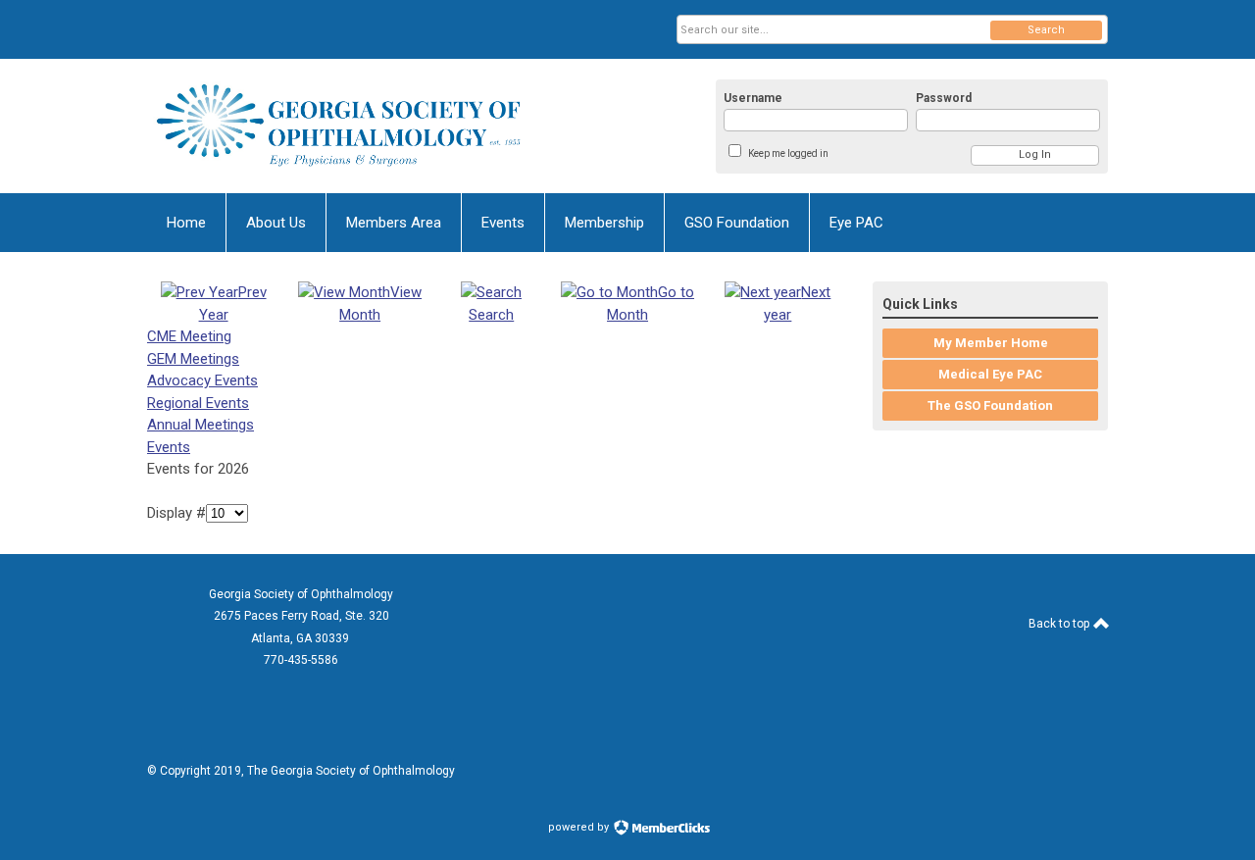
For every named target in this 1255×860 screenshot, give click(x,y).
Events (168, 447)
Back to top (1060, 624)
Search (1046, 30)
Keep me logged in (788, 153)
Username (753, 98)
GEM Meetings (193, 359)
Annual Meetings (200, 424)
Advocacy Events (202, 380)
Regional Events (198, 403)
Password (944, 98)
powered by (580, 827)
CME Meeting (189, 336)
